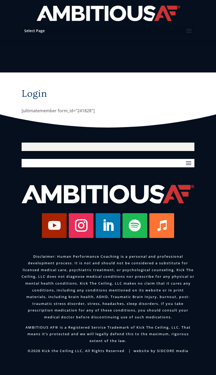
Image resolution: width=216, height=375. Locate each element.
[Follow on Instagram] (81, 225)
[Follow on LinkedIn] (108, 225)
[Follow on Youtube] (54, 225)
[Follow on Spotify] (134, 225)
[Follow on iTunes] (161, 225)
